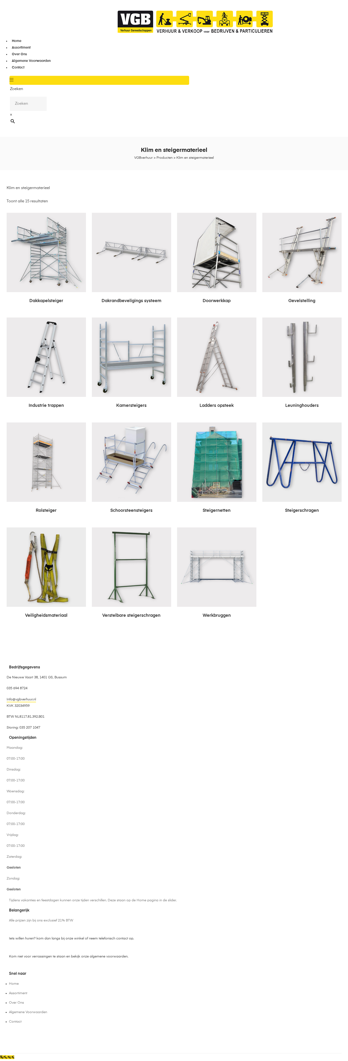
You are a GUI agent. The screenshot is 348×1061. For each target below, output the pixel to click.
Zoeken (16, 89)
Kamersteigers (131, 406)
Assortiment (21, 47)
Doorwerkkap (217, 301)
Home (16, 41)
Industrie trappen (46, 406)
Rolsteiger (46, 510)
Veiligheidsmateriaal (46, 615)
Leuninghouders (302, 406)
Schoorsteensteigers (131, 510)
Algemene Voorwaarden (31, 61)
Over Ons (19, 54)
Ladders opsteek (217, 406)
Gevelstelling (301, 301)
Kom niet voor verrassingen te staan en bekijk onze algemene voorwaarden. (68, 956)
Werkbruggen (217, 615)
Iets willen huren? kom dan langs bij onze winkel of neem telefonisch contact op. (71, 938)
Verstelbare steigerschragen (131, 615)
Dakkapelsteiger (46, 301)
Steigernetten (217, 510)
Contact (18, 67)
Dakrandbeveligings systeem (131, 301)
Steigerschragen (302, 510)
